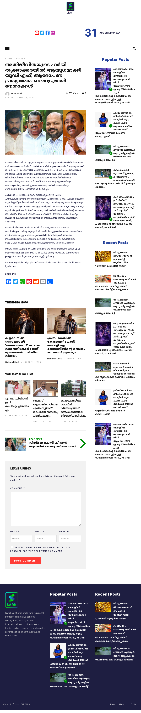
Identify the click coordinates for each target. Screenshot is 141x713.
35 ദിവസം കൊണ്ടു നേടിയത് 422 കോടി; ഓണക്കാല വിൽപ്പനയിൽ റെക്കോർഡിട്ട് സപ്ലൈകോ (115, 283)
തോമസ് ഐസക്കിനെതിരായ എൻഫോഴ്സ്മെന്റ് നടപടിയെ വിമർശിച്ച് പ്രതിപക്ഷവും (45, 408)
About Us (123, 704)
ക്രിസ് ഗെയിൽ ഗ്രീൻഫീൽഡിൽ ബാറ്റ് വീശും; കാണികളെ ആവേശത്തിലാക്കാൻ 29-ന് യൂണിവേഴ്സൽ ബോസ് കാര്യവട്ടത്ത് (69, 656)
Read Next (35, 439)
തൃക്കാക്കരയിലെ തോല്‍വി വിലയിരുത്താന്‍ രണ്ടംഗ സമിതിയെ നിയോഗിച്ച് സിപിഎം (73, 408)
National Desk (12, 362)
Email (39, 532)
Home (9, 59)
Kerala (20, 59)
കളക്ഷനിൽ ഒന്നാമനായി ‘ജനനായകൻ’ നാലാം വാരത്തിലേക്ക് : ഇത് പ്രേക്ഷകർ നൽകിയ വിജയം (22, 347)
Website (64, 532)
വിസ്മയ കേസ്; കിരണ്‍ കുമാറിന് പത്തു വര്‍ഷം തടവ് (52, 444)
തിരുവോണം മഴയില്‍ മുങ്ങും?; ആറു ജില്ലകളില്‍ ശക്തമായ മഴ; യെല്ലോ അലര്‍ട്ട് (115, 153)
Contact (134, 704)
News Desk (17, 93)
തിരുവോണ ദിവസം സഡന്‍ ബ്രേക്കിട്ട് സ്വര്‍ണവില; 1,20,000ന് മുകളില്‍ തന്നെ (113, 259)
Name (14, 532)
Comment (17, 488)
